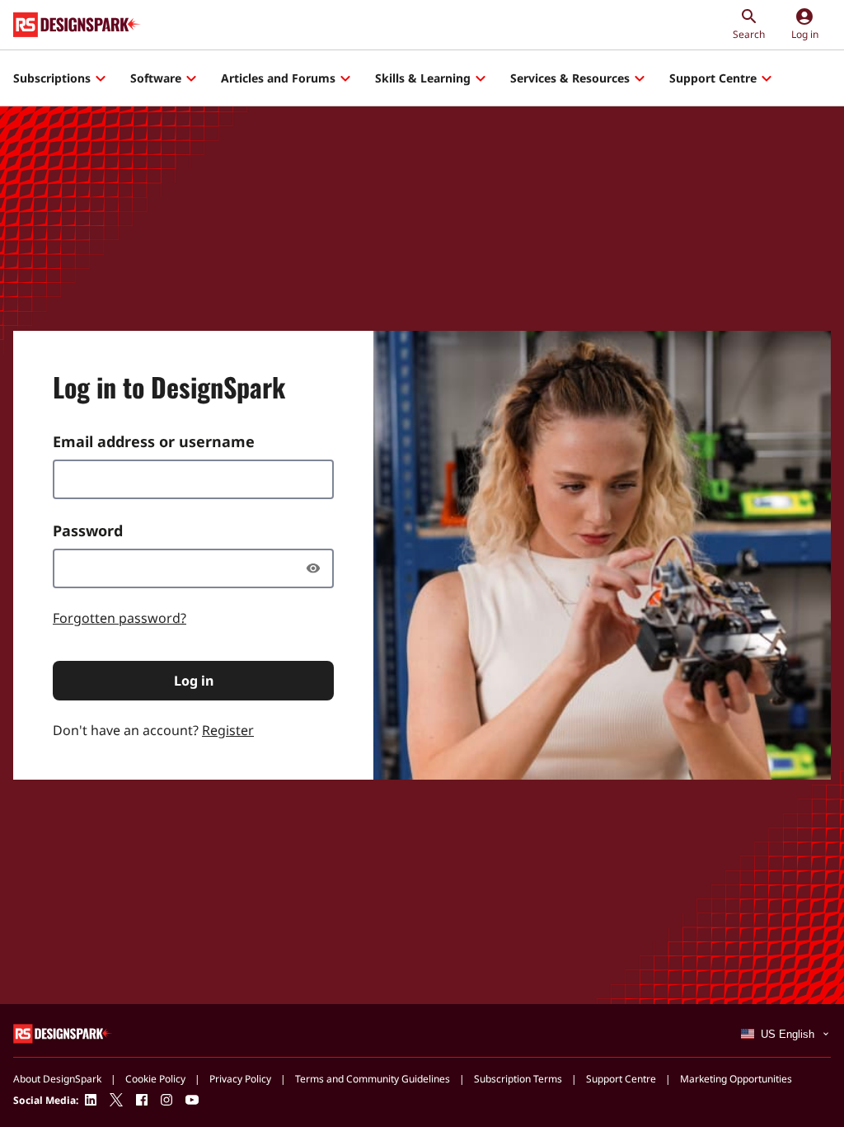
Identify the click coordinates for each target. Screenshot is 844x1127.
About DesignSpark (57, 1079)
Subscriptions (52, 78)
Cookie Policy (155, 1079)
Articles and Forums (278, 78)
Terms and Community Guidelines (372, 1079)
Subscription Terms (518, 1079)
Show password (317, 568)
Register (228, 730)
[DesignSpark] (63, 1033)
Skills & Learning (423, 78)
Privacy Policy (240, 1079)
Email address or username (154, 441)
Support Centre (713, 78)
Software (155, 78)
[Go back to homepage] (77, 24)
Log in (193, 681)
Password (88, 530)
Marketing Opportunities (736, 1079)
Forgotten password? (119, 618)
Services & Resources (570, 78)
